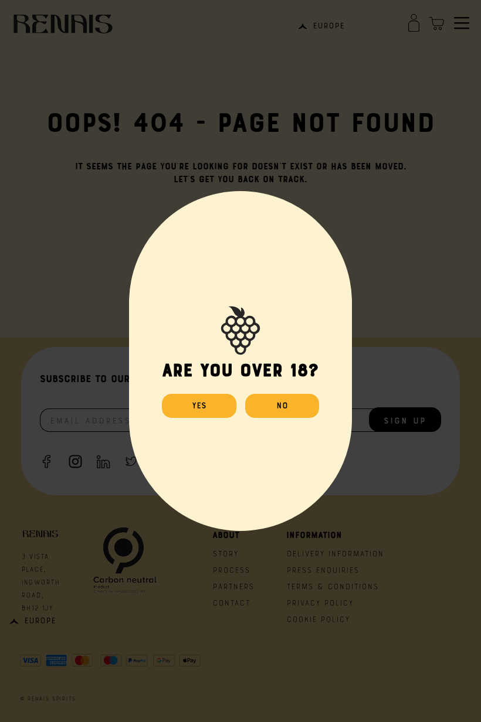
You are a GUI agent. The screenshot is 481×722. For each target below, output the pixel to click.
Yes (199, 404)
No (282, 404)
